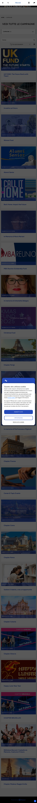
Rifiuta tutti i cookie (18, 422)
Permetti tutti (18, 412)
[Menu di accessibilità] (35, 801)
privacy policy (11, 397)
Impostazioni (18, 418)
